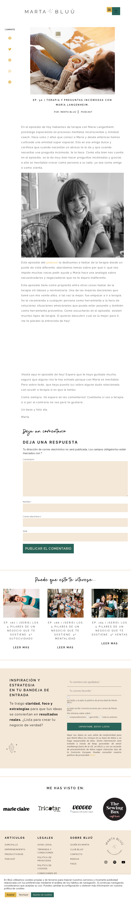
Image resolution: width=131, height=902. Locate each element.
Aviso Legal (45, 845)
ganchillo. (94, 717)
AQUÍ (92, 755)
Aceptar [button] (11, 894)
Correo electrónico (32, 517)
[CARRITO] (116, 11)
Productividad (14, 854)
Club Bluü (76, 849)
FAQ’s (73, 864)
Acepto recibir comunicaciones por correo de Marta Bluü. (92, 709)
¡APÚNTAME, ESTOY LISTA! (94, 726)
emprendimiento (78, 717)
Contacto (76, 854)
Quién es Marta (79, 845)
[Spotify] (115, 862)
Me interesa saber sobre (79, 713)
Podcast (86, 112)
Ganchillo (11, 845)
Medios (74, 859)
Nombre (27, 502)
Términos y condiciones (45, 851)
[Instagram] (106, 862)
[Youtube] (123, 862)
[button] (109, 9)
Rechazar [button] (23, 894)
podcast (52, 262)
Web (25, 531)
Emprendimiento (15, 849)
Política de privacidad (45, 859)
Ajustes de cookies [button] (42, 894)
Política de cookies (45, 867)
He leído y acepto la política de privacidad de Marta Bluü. (92, 701)
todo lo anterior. (109, 717)
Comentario (29, 459)
